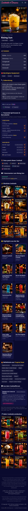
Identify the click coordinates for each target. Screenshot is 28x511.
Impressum (21, 490)
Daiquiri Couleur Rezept (15, 381)
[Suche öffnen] (22, 2)
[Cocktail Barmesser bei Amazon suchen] (25, 152)
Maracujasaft (6, 64)
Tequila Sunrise (6, 365)
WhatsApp (7, 107)
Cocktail (11, 40)
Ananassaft (5, 68)
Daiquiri (16, 376)
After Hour (15, 166)
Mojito (20, 368)
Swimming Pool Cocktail (17, 365)
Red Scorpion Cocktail (7, 379)
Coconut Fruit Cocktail (20, 379)
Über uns (5, 490)
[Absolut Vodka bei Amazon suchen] (25, 126)
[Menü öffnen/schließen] (25, 2)
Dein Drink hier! (8, 30)
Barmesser (16, 76)
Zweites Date (6, 169)
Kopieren (16, 107)
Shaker (3, 76)
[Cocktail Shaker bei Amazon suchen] (25, 147)
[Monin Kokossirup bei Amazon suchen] (25, 137)
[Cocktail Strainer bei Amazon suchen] (25, 150)
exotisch (13, 163)
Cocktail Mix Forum (9, 492)
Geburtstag (21, 163)
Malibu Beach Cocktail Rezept (9, 368)
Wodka (4, 55)
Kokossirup (5, 58)
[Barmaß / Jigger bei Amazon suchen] (25, 145)
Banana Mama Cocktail (7, 370)
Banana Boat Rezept (7, 376)
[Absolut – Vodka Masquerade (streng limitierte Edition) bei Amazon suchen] (25, 131)
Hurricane (4, 381)
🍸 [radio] (18, 8)
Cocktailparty (6, 166)
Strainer (10, 76)
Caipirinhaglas (5, 40)
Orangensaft (5, 61)
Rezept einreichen (13, 490)
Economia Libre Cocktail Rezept (9, 373)
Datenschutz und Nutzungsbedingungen (15, 493)
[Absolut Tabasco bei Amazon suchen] (25, 128)
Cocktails (3, 35)
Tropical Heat (9, 35)
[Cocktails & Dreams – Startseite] (9, 2)
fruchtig (5, 163)
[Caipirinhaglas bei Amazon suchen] (25, 155)
